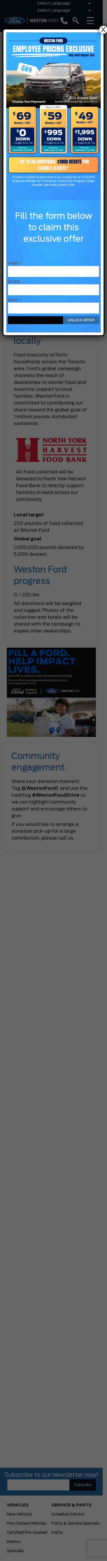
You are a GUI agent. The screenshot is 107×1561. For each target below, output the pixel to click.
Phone (14, 281)
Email (14, 300)
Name (14, 263)
